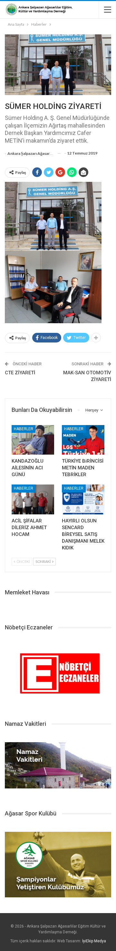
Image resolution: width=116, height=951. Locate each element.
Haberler (23, 429)
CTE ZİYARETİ (20, 373)
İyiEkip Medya (94, 941)
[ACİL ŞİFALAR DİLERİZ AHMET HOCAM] (33, 499)
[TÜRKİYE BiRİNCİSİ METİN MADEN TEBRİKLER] (83, 440)
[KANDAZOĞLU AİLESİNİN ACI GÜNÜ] (33, 440)
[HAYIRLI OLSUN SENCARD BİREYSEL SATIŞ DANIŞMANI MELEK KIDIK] (83, 499)
